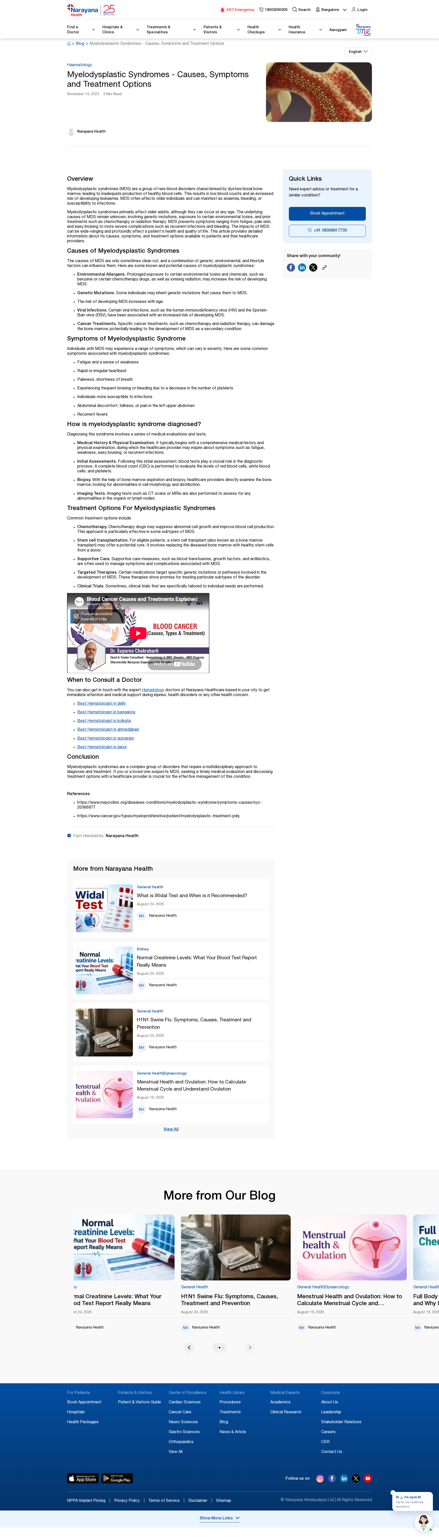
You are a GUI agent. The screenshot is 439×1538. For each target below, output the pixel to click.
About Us (329, 1403)
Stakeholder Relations (341, 1422)
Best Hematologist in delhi (101, 704)
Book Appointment (327, 214)
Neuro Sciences (183, 1422)
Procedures (230, 1403)
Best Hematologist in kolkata (104, 721)
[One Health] (363, 30)
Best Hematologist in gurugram (105, 739)
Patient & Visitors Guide (139, 1403)
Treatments (230, 1412)
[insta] (320, 1480)
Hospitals (76, 1412)
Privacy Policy (129, 1501)
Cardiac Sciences (185, 1403)
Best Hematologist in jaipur (102, 747)
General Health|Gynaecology (239, 1288)
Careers (328, 1432)
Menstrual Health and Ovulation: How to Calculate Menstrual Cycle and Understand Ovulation (191, 1086)
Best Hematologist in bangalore (106, 713)
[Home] (91, 10)
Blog (80, 44)
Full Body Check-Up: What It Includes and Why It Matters (378, 1300)
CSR (325, 1442)
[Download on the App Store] (83, 1478)
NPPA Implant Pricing (88, 1501)
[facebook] (332, 1481)
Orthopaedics (181, 1442)
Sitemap (223, 1501)
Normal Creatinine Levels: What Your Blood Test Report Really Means (197, 962)
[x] (356, 1481)
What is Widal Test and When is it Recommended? (192, 896)
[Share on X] (313, 268)
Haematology (79, 65)
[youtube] (368, 1481)
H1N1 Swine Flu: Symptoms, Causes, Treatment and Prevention (194, 1024)
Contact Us (331, 1452)
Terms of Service (166, 1501)
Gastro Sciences (184, 1432)
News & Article (233, 1432)
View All (171, 1130)
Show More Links (216, 1519)
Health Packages (83, 1422)
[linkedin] (344, 1481)
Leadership (331, 1412)
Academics (280, 1403)
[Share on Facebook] (291, 268)
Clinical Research (285, 1412)
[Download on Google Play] (117, 1478)
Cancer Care (180, 1412)
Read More (152, 1248)
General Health (110, 1288)
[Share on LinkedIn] (302, 268)
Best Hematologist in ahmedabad (108, 730)
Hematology (153, 690)
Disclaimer (200, 1501)
